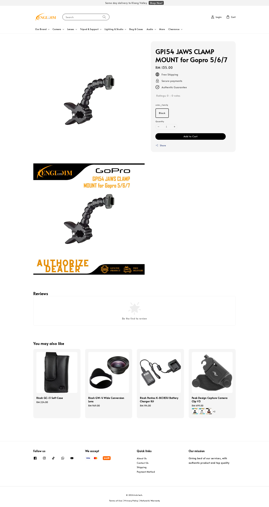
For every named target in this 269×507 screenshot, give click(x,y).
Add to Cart (191, 136)
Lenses (70, 29)
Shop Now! (156, 3)
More (162, 29)
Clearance (173, 29)
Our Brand (41, 29)
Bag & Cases (136, 29)
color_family (162, 104)
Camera (57, 29)
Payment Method (146, 471)
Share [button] (163, 145)
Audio (150, 29)
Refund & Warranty (150, 500)
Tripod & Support (89, 29)
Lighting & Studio (114, 29)
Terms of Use (115, 500)
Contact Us (143, 462)
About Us (142, 458)
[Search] (104, 17)
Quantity (160, 121)
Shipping (142, 467)
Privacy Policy (131, 500)
